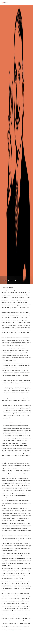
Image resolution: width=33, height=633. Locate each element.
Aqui (5, 400)
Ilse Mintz (24, 485)
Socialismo (23, 370)
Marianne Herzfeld (19, 483)
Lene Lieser (14, 483)
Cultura (3, 279)
